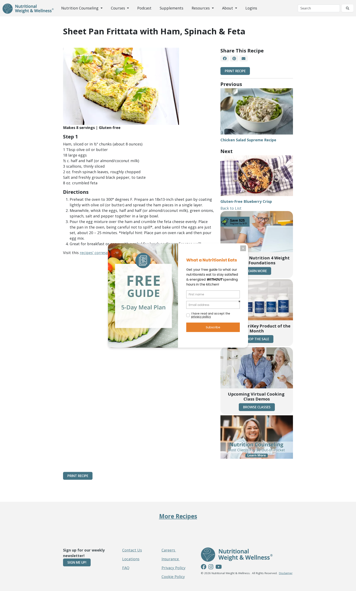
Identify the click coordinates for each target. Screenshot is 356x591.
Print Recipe (235, 71)
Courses (118, 8)
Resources (201, 8)
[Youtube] (218, 567)
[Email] (243, 58)
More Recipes (178, 516)
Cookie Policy (173, 576)
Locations (130, 558)
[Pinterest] (234, 58)
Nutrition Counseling (80, 8)
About (228, 8)
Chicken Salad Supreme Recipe (248, 139)
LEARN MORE (257, 271)
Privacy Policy (173, 567)
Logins (251, 8)
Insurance (171, 558)
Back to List (230, 208)
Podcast (144, 8)
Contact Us (132, 550)
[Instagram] (210, 567)
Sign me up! (76, 562)
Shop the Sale (257, 339)
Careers (169, 550)
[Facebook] (224, 58)
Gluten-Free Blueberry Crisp (246, 201)
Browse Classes (257, 407)
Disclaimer (286, 573)
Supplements (171, 8)
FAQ (125, 567)
